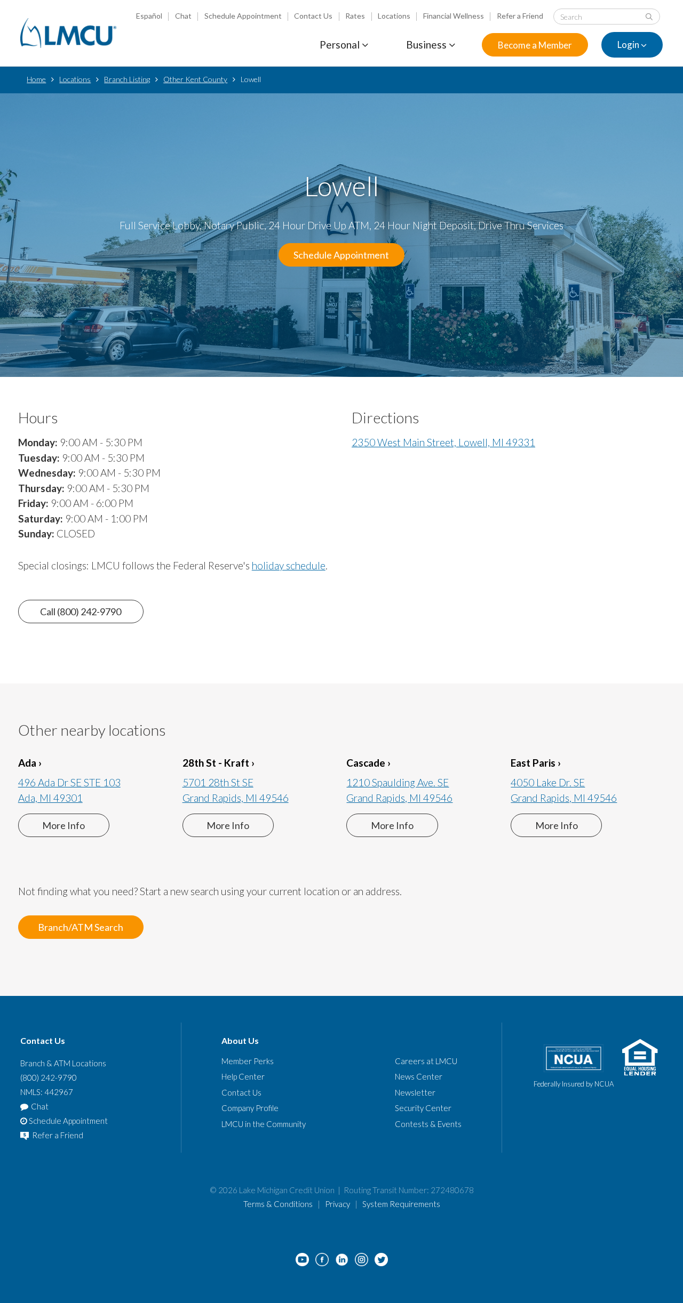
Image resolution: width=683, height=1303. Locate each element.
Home (36, 79)
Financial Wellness (453, 15)
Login (629, 45)
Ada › (30, 763)
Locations (394, 15)
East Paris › (536, 763)
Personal (341, 44)
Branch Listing (127, 79)
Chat (183, 15)
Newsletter (415, 1092)
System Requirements (401, 1204)
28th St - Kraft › (218, 763)
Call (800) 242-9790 (80, 611)
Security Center (423, 1108)
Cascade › (368, 763)
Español (149, 15)
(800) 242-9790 (48, 1077)
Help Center (243, 1076)
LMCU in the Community (263, 1124)
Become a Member (535, 45)
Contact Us (313, 15)
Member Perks (247, 1061)
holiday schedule (288, 565)
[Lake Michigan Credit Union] (68, 33)
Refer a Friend (520, 15)
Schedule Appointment (243, 15)
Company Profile (250, 1108)
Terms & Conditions (278, 1204)
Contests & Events (428, 1124)
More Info (63, 825)
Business (427, 44)
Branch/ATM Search (80, 927)
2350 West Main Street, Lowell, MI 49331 (443, 442)
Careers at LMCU (426, 1061)
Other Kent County (195, 79)
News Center (418, 1076)
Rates (355, 15)
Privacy (337, 1204)
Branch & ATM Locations (63, 1063)
